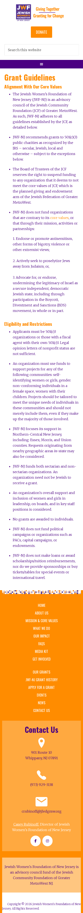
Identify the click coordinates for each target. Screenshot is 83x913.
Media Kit (41, 651)
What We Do (41, 628)
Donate (41, 32)
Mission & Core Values (42, 620)
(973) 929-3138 (41, 785)
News (41, 702)
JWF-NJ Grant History (42, 679)
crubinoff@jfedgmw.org (42, 811)
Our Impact (41, 636)
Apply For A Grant (41, 687)
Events (41, 695)
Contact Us (41, 710)
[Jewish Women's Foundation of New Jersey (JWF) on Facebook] (35, 841)
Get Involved (42, 659)
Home (41, 605)
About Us (41, 613)
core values (59, 218)
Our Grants (41, 672)
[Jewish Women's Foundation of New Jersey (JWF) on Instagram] (47, 841)
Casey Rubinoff (26, 824)
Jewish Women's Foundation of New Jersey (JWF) (41, 12)
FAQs (41, 643)
